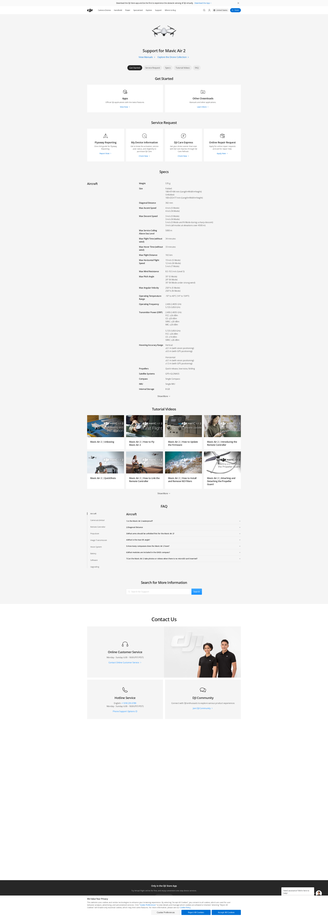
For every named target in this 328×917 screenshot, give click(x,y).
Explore (149, 10)
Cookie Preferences (148, 905)
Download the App (202, 3)
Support (158, 10)
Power (127, 10)
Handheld (118, 10)
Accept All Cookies (226, 912)
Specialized (138, 10)
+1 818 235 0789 (128, 703)
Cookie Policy (185, 907)
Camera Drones (104, 10)
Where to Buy (170, 10)
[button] (319, 893)
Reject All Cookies (196, 912)
